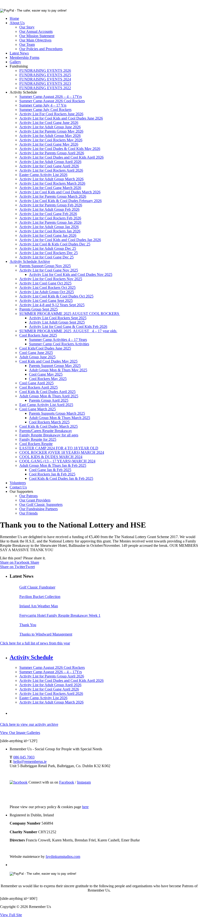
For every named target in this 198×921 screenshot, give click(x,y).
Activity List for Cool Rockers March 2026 (52, 183)
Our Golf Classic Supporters (41, 504)
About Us (17, 23)
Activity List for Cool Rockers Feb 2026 (50, 218)
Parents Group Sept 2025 (38, 309)
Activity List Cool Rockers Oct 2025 (47, 287)
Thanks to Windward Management (45, 634)
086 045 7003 (24, 757)
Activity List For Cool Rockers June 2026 (51, 114)
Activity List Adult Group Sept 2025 (57, 322)
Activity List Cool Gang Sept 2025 (46, 300)
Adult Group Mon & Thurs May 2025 (58, 370)
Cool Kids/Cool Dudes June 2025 (45, 348)
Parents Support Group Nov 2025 (45, 266)
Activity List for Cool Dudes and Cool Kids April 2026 (61, 157)
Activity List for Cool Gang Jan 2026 (47, 235)
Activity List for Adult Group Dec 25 (47, 248)
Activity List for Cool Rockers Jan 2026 (49, 231)
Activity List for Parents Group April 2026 (51, 153)
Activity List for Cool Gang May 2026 (48, 144)
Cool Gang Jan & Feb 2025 (50, 470)
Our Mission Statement (36, 36)
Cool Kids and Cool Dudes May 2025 (48, 361)
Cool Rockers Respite (36, 444)
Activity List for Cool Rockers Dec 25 (48, 253)
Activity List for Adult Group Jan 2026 (49, 227)
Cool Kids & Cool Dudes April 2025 (47, 392)
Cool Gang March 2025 (37, 409)
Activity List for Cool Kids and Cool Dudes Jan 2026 (60, 240)
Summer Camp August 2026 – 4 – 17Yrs (50, 97)
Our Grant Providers (34, 500)
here (85, 807)
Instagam (84, 782)
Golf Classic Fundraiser (37, 587)
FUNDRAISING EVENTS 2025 (45, 75)
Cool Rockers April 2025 (38, 387)
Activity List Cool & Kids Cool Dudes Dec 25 (54, 244)
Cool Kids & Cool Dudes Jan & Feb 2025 (61, 478)
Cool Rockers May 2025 (48, 379)
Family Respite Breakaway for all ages (48, 435)
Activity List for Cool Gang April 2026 (49, 166)
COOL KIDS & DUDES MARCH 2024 (50, 457)
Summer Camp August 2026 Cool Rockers (52, 101)
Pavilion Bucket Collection (39, 597)
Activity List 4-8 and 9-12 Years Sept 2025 (52, 305)
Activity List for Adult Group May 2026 (50, 136)
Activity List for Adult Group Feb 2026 (49, 209)
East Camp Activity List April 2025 (46, 405)
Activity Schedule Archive (30, 261)
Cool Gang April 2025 (36, 383)
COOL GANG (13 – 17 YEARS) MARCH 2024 (57, 461)
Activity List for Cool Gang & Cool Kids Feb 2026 (68, 327)
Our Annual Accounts (36, 31)
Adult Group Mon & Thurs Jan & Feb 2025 (52, 465)
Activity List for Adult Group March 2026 (51, 179)
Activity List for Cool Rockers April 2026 (51, 170)
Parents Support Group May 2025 (55, 366)
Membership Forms (24, 57)
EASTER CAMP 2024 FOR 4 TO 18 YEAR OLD (58, 448)
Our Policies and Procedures (41, 49)
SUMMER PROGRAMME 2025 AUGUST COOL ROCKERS (69, 314)
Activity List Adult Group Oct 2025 (46, 292)
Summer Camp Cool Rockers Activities (59, 344)
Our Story (27, 27)
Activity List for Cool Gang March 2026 (50, 188)
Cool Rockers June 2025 (38, 335)
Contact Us (18, 487)
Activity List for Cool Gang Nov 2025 (48, 270)
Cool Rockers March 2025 (49, 422)
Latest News (19, 53)
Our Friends (28, 513)
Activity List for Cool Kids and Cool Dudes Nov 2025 (70, 274)
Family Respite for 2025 (37, 439)
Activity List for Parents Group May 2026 (51, 131)
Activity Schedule (31, 657)
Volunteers (18, 483)
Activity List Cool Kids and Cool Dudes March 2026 (59, 192)
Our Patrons (28, 496)
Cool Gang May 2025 (46, 374)
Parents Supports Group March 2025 (57, 413)
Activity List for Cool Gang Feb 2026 (48, 214)
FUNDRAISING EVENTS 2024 (45, 79)
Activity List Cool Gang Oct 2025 (45, 283)
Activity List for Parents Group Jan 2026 (50, 222)
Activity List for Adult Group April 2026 (50, 162)
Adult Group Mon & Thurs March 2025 (59, 418)
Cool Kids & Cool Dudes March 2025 (48, 426)
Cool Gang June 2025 (36, 353)
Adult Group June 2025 (37, 357)
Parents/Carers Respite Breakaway (45, 431)
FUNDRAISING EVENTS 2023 (45, 83)
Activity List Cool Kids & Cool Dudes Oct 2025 (56, 296)
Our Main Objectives (35, 40)
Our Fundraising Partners (38, 509)
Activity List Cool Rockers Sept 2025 (57, 318)
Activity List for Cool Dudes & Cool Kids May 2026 (59, 149)
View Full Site (11, 915)
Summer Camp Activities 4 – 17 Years (58, 340)
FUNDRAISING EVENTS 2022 (45, 88)
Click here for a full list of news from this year (35, 643)
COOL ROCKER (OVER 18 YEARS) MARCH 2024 (61, 452)
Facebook (66, 782)
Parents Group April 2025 (48, 400)
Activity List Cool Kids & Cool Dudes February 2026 (60, 201)
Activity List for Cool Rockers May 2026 (50, 140)
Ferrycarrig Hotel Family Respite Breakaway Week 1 (59, 615)
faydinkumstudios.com (63, 856)
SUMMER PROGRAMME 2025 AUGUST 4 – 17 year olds (68, 331)
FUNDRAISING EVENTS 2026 (45, 70)
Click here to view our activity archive (29, 724)
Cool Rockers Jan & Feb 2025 (52, 474)
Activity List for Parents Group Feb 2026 (50, 205)
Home (14, 18)
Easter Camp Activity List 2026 (43, 175)
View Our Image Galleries (20, 733)
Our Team (27, 44)
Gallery (15, 62)
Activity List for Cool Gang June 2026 (48, 123)
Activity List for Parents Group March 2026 (52, 196)
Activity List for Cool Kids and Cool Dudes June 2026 (61, 118)
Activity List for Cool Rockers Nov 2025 (50, 279)
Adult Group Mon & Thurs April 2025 (48, 396)
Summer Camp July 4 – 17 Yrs (42, 105)
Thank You (27, 625)
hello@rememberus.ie (30, 761)
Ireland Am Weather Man (38, 606)
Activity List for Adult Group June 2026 (50, 127)
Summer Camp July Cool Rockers (45, 110)
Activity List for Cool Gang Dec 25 (46, 257)
